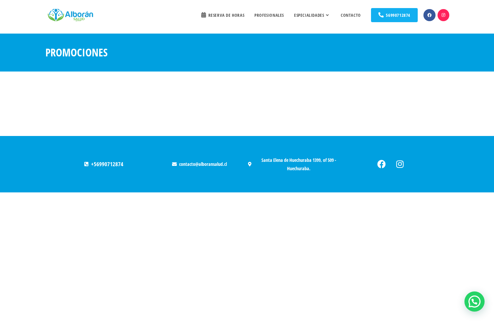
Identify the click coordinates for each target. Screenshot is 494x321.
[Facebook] (381, 164)
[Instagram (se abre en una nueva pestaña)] (443, 15)
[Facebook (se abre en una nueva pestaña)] (429, 15)
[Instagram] (400, 164)
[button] (474, 301)
